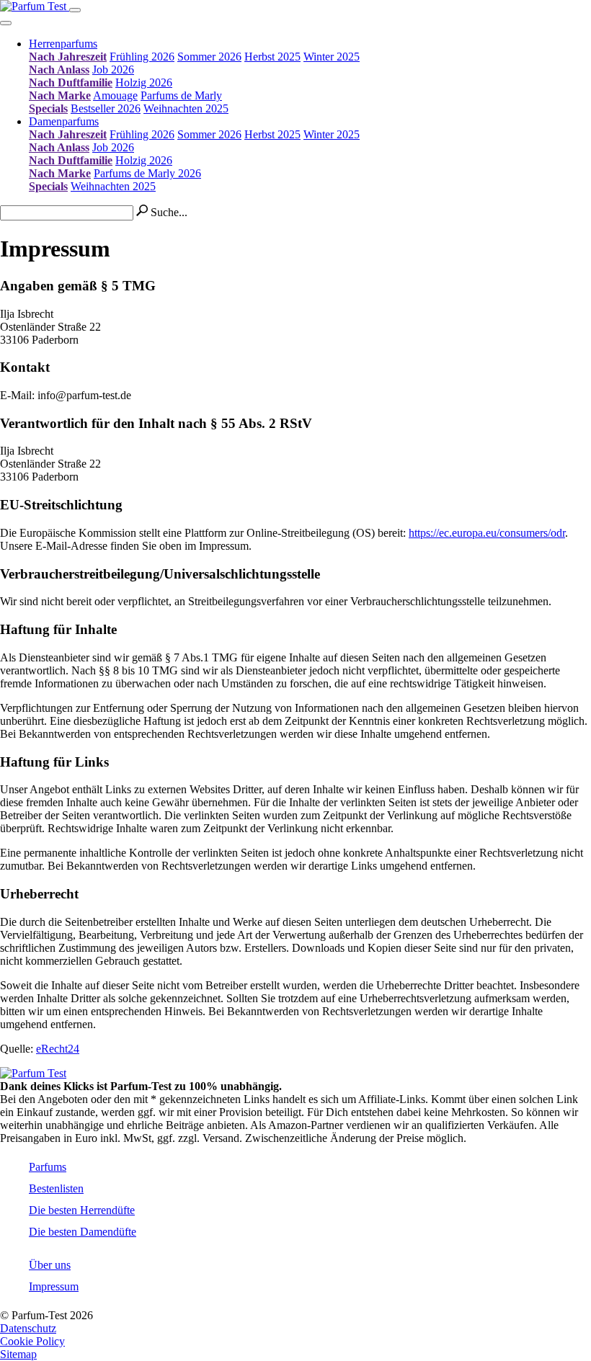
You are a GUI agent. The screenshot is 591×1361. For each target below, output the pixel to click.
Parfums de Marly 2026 (147, 173)
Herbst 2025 (272, 56)
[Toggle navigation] (75, 10)
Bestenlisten (56, 1188)
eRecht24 (57, 1049)
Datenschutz (28, 1328)
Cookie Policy (32, 1341)
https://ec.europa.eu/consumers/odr (487, 533)
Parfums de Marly (181, 95)
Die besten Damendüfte (82, 1232)
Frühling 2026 (142, 56)
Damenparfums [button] (64, 121)
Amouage (115, 95)
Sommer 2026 (209, 56)
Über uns (50, 1265)
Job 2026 (113, 69)
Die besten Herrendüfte (82, 1210)
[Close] (6, 23)
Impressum (54, 1286)
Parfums (47, 1167)
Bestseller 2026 (106, 108)
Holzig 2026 (143, 82)
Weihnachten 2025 (185, 108)
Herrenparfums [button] (63, 43)
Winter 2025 (331, 56)
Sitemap (18, 1354)
